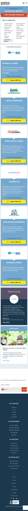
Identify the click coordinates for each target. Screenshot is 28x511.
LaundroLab (14, 182)
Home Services (14, 446)
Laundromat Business (7, 40)
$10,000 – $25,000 (14, 428)
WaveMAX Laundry (10, 63)
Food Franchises (14, 448)
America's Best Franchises (5, 3)
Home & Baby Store (7, 33)
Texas (14, 410)
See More (14, 417)
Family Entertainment (19, 28)
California (14, 407)
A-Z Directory (14, 468)
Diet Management (8, 30)
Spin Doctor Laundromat (14, 222)
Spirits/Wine (19, 38)
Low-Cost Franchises (14, 466)
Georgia (14, 412)
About (14, 477)
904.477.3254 (14, 496)
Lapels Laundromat (14, 101)
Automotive (14, 443)
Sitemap (14, 492)
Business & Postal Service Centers (8, 24)
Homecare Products (6, 37)
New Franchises (14, 463)
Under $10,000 (14, 425)
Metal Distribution (20, 36)
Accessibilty (14, 489)
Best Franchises (14, 461)
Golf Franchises (20, 30)
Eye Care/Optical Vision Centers (20, 24)
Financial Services (14, 450)
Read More (5, 73)
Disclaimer (14, 483)
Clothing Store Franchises (7, 28)
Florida (14, 414)
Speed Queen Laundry (14, 141)
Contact (14, 480)
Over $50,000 (14, 432)
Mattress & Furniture (19, 33)
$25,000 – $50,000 (14, 430)
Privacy (14, 486)
